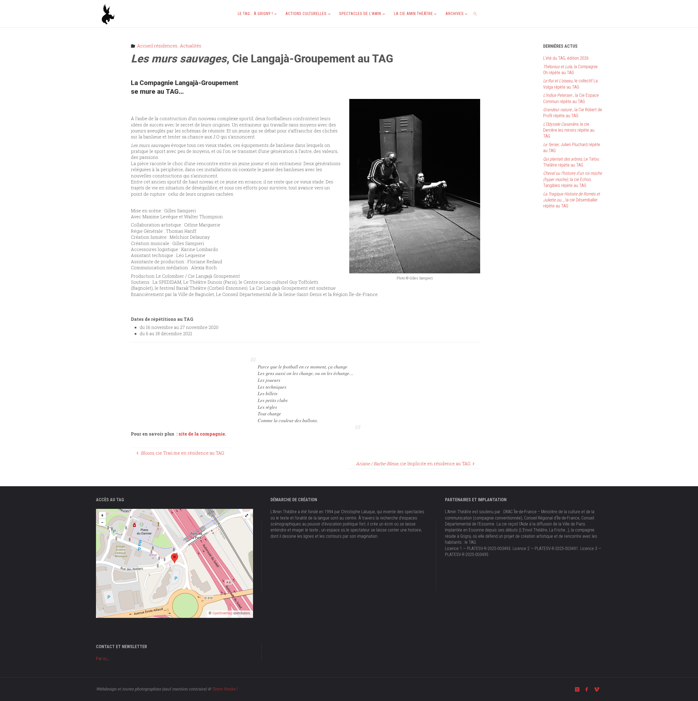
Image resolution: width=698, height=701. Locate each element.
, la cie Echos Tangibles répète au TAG (572, 179)
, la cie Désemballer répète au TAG (571, 200)
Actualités (190, 46)
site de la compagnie (202, 434)
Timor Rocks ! (224, 688)
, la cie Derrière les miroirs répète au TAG (568, 130)
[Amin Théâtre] (108, 13)
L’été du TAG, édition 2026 (566, 58)
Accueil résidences (157, 46)
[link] (475, 13)
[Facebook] (586, 689)
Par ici (101, 658)
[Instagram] (577, 689)
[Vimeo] (596, 689)
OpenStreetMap (222, 613)
